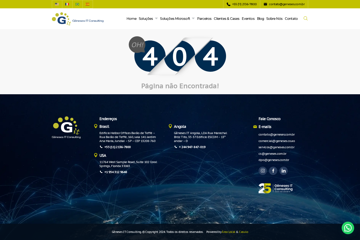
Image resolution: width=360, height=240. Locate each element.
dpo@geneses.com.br (274, 160)
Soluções (146, 19)
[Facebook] (273, 171)
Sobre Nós (274, 19)
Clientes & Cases (226, 19)
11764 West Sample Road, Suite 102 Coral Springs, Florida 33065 (128, 164)
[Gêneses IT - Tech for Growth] (78, 18)
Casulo (243, 232)
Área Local (228, 232)
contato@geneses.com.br (277, 134)
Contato (291, 19)
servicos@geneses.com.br (276, 147)
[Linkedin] (283, 171)
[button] (348, 228)
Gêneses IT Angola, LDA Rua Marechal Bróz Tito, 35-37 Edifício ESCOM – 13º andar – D (200, 137)
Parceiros (204, 19)
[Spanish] (88, 4)
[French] (67, 4)
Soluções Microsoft (175, 19)
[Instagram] (263, 171)
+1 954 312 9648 (115, 172)
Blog (260, 19)
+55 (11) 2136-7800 (117, 147)
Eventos (248, 19)
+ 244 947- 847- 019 (192, 147)
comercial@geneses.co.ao (277, 141)
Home (131, 19)
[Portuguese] (77, 4)
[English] (57, 4)
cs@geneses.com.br (272, 154)
